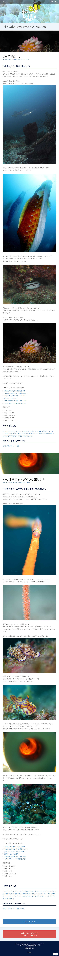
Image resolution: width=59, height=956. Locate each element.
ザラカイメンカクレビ (25, 436)
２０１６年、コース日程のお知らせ (15, 403)
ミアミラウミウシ (29, 431)
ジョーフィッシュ (8, 891)
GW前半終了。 (12, 56)
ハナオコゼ (48, 896)
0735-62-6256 (30, 948)
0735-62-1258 (30, 947)
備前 (18, 446)
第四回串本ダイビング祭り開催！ (14, 391)
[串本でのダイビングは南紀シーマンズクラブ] (29, 13)
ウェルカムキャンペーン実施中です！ (16, 393)
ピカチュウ (38, 891)
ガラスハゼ (6, 431)
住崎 (4, 446)
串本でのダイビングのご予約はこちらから (29, 934)
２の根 (22, 909)
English (51, 1)
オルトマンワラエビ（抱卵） (35, 896)
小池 (28, 59)
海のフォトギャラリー (19, 59)
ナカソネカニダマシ (11, 433)
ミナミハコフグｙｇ (16, 431)
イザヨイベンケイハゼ (45, 894)
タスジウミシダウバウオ (22, 894)
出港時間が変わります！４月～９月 (15, 401)
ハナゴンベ (33, 894)
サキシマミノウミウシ (38, 433)
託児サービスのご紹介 (11, 398)
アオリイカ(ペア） (12, 436)
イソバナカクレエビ (24, 433)
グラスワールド (11, 446)
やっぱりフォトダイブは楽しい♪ (23, 479)
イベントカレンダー (29, 922)
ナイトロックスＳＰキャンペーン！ (15, 396)
